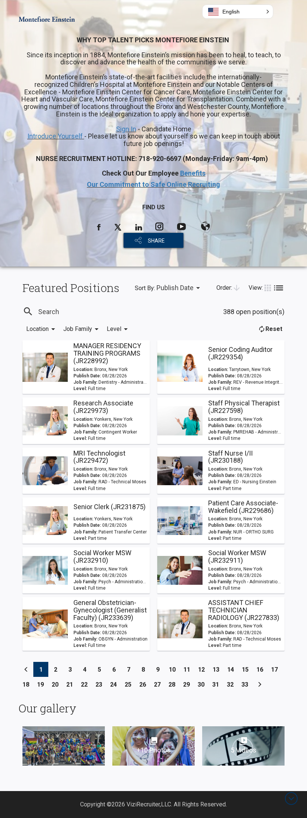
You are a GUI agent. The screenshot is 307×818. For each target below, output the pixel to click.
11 (188, 669)
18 (27, 684)
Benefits (193, 173)
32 (232, 684)
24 (115, 684)
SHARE (156, 241)
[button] (238, 11)
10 (174, 669)
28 (173, 684)
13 (218, 669)
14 (232, 669)
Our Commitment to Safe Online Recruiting (153, 184)
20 (57, 684)
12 (203, 669)
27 (159, 684)
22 (86, 684)
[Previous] (26, 669)
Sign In (126, 129)
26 (144, 684)
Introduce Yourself (55, 136)
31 (217, 684)
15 (247, 669)
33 (246, 684)
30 (203, 684)
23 (100, 684)
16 (261, 669)
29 (188, 684)
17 (276, 669)
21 (71, 684)
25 (130, 684)
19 (42, 684)
